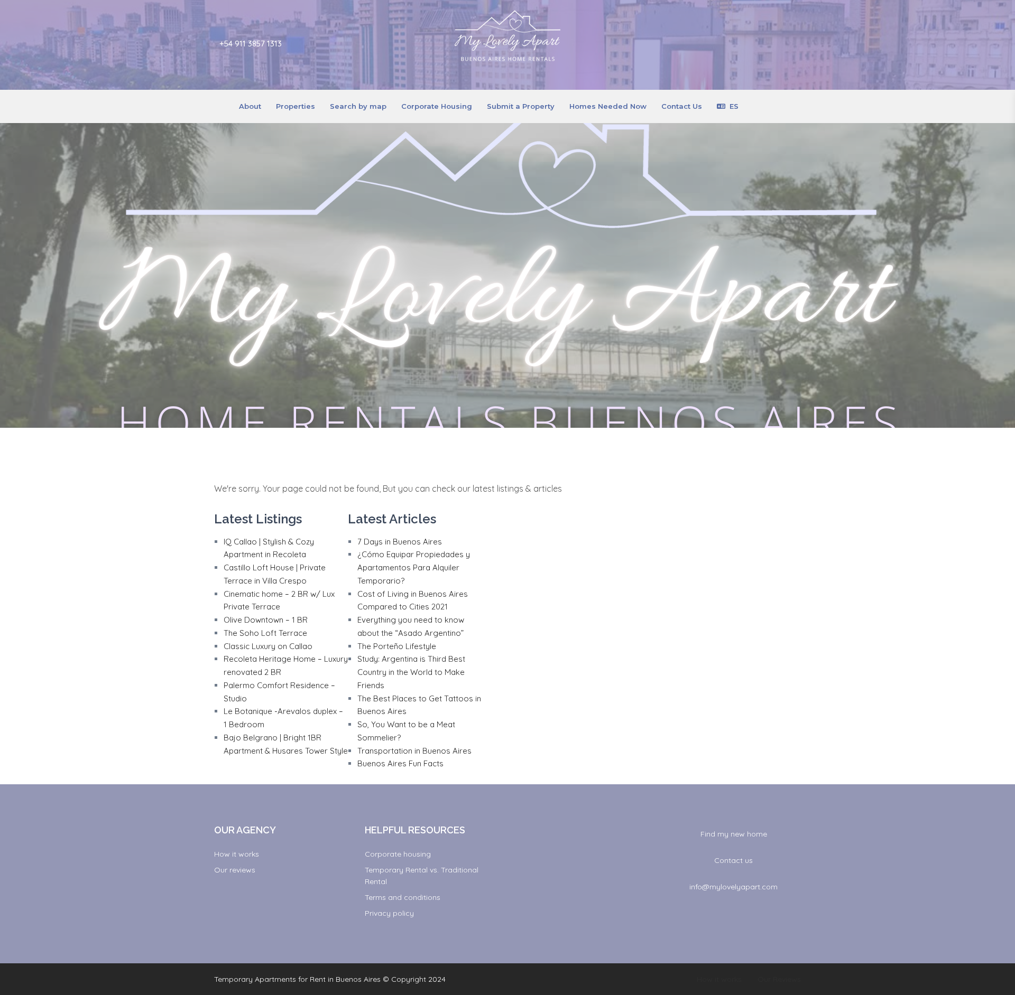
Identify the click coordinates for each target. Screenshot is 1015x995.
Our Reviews (779, 979)
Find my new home (733, 834)
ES (734, 106)
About (250, 106)
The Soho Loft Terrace (265, 633)
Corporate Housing (436, 106)
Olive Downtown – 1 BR (266, 620)
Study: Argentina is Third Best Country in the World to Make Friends (411, 672)
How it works (236, 854)
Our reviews (234, 870)
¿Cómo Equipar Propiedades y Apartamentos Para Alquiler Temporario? (413, 567)
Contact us (733, 860)
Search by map (358, 106)
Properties (295, 106)
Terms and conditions (402, 897)
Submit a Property (521, 106)
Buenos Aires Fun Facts (400, 763)
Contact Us (681, 106)
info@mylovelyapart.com (733, 886)
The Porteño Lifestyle (396, 646)
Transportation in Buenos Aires (414, 751)
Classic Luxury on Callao (268, 646)
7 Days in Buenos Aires (399, 542)
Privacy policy (389, 913)
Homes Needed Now (608, 106)
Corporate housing (398, 854)
